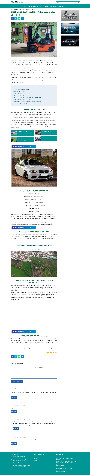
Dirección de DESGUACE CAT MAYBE (21, 93)
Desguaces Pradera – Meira (19, 456)
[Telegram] (22, 18)
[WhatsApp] (19, 18)
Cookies (35, 458)
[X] (15, 18)
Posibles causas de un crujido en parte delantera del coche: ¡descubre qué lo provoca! (65, 458)
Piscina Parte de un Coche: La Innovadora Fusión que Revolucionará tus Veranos (65, 467)
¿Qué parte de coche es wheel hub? (21, 469)
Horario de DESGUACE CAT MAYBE (21, 91)
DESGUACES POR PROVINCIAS (35, 6)
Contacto (36, 460)
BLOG (46, 6)
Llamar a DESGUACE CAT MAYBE (23, 146)
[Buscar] (79, 2)
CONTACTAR (53, 6)
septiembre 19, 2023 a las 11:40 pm (21, 405)
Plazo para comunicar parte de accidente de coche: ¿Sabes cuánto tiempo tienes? (66, 462)
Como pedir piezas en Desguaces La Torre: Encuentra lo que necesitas (21, 459)
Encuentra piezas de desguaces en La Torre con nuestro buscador (21, 466)
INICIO (25, 6)
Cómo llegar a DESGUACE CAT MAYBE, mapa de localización (27, 101)
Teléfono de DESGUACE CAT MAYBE (21, 89)
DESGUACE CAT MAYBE (19, 95)
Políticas (35, 457)
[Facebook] (12, 18)
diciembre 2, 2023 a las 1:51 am (20, 437)
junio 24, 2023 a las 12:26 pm (20, 390)
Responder (13, 397)
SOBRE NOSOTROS (62, 6)
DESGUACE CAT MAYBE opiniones (20, 103)
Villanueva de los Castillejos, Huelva (22, 99)
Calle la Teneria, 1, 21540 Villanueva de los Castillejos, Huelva (28, 97)
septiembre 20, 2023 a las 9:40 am (23, 419)
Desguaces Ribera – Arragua (19, 462)
